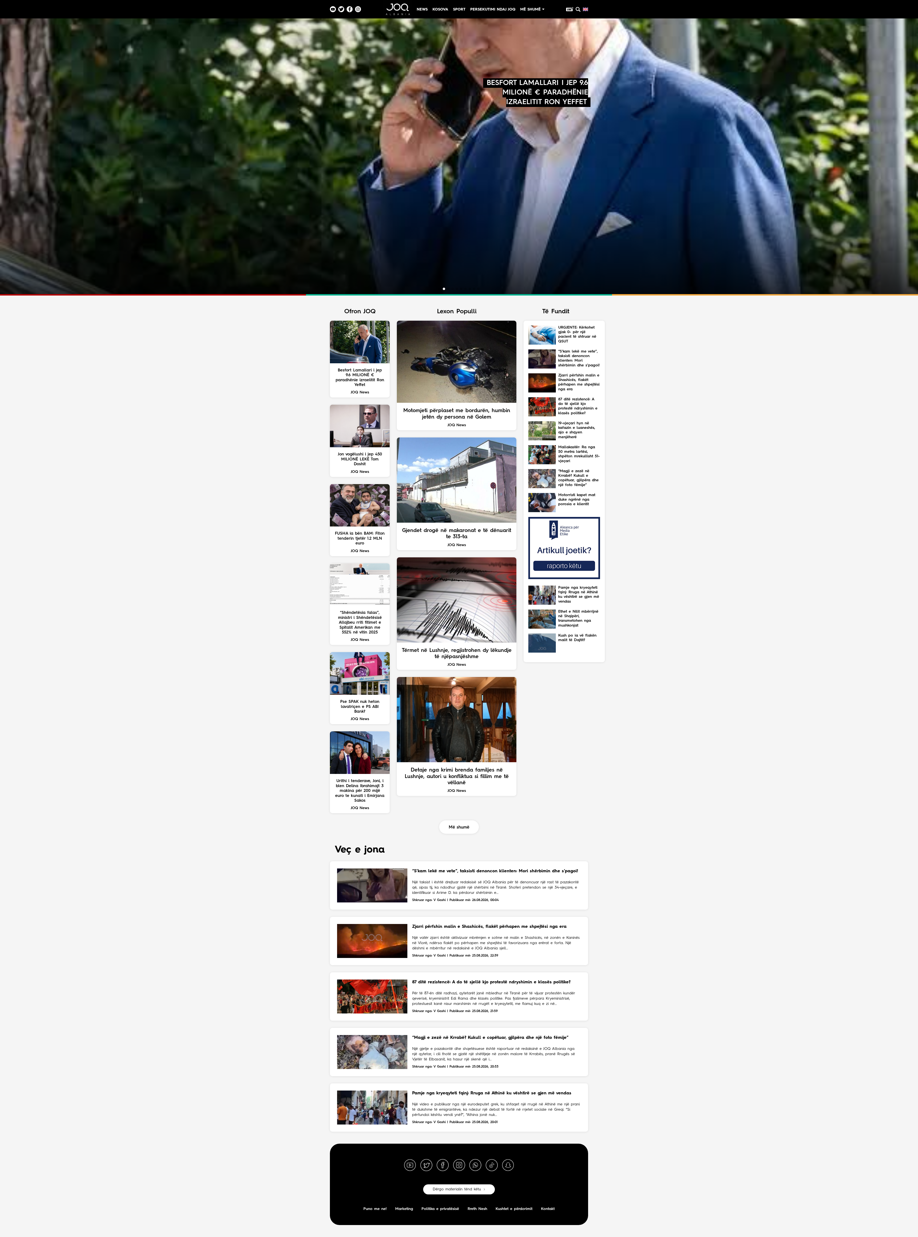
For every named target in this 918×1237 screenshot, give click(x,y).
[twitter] (426, 1165)
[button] (439, 289)
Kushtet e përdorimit (514, 1209)
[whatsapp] (475, 1165)
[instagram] (459, 1165)
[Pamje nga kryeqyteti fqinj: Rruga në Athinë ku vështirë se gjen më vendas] (372, 1108)
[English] (585, 9)
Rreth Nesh (477, 1209)
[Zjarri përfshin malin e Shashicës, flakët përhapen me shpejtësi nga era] (372, 941)
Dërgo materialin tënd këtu (457, 1189)
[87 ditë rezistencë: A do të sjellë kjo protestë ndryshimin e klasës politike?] (372, 996)
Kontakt (548, 1209)
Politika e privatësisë (440, 1209)
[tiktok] (492, 1165)
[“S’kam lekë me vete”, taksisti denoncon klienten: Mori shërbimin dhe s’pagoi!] (372, 885)
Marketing (404, 1209)
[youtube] (410, 1165)
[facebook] (443, 1165)
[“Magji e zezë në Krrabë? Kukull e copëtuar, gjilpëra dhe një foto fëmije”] (372, 1052)
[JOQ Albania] (397, 11)
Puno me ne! (375, 1209)
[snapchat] (508, 1165)
